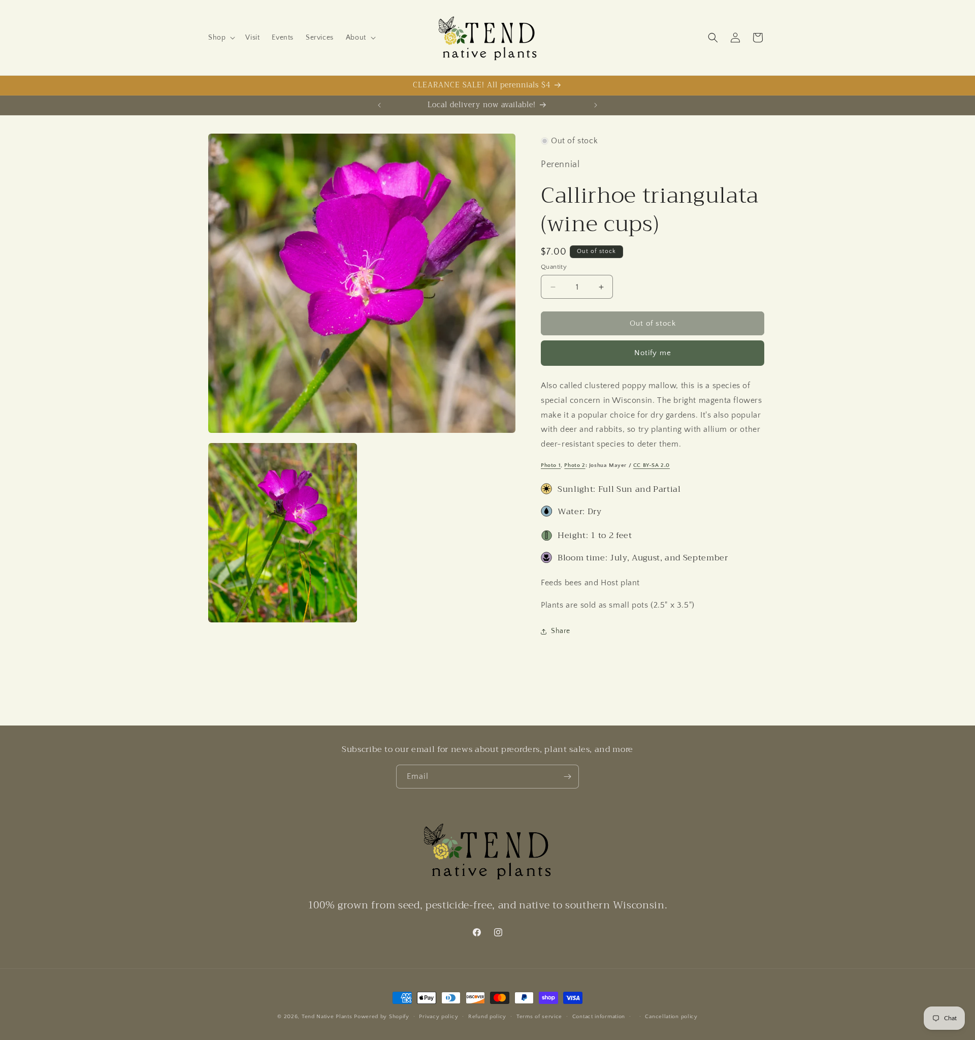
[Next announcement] (595, 105)
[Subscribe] (567, 777)
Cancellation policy (671, 1017)
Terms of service (539, 1017)
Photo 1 (551, 465)
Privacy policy (438, 1017)
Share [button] (560, 631)
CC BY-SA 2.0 (651, 465)
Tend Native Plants (327, 1017)
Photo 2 (574, 465)
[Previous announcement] (379, 105)
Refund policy (487, 1017)
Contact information (598, 1017)
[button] (220, 37)
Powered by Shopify (381, 1017)
